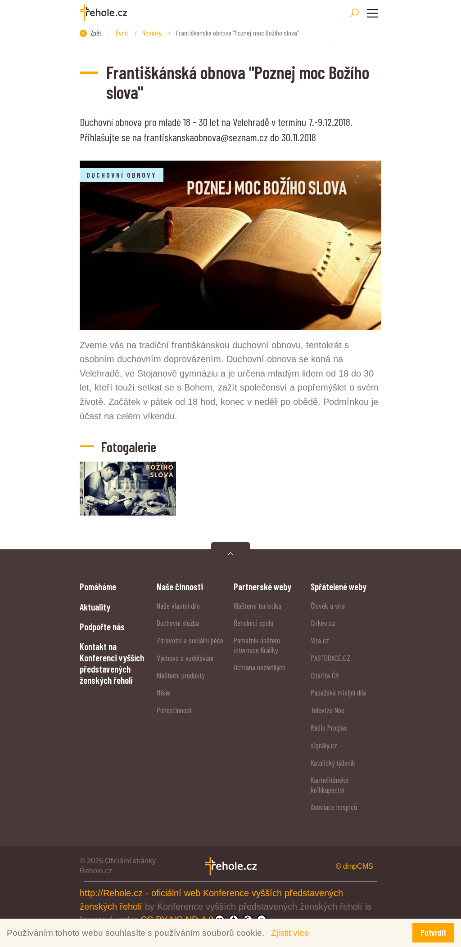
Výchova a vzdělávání (185, 658)
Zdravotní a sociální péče (190, 640)
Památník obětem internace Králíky (257, 645)
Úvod (122, 32)
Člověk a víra (328, 605)
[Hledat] (354, 13)
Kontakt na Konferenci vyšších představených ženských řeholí (112, 663)
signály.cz (324, 745)
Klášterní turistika (257, 605)
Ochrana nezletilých (259, 667)
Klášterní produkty (180, 675)
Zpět (95, 32)
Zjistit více (290, 933)
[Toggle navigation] (372, 13)
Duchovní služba (178, 623)
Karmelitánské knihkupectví (329, 784)
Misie (163, 692)
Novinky (152, 32)
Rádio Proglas (329, 727)
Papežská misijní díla (338, 692)
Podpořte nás (102, 626)
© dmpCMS (354, 866)
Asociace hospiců (334, 807)
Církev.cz (323, 623)
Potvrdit (433, 932)
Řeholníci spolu (253, 623)
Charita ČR (325, 675)
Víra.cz (320, 640)
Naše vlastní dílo (178, 605)
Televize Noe (327, 710)
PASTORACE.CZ (330, 658)
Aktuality (95, 606)
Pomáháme (98, 586)
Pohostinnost (174, 710)
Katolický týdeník (333, 762)
